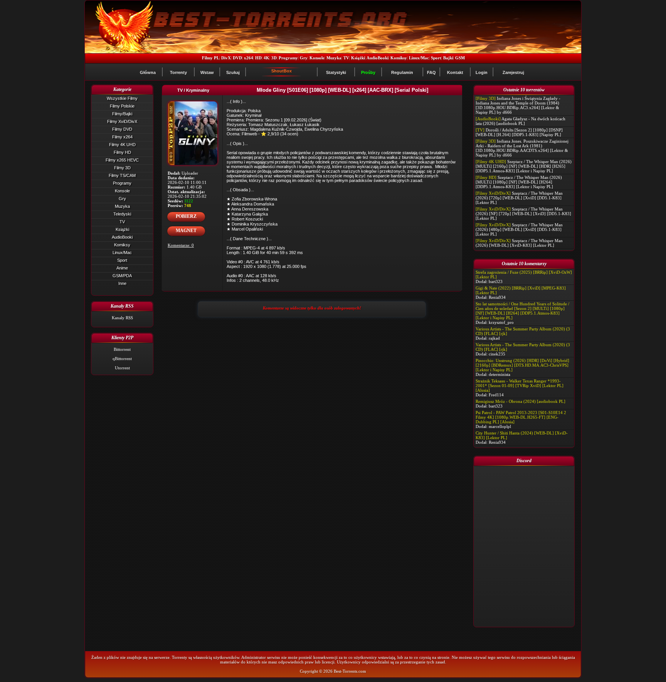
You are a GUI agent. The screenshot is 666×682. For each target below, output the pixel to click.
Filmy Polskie (122, 106)
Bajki (448, 58)
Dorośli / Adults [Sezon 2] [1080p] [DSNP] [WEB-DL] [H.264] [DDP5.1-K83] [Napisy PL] (519, 132)
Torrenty (178, 72)
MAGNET (186, 230)
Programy (288, 58)
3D (274, 58)
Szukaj (233, 72)
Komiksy (398, 58)
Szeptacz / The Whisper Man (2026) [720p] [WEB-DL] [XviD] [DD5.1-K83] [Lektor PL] (519, 198)
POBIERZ (186, 216)
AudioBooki (377, 58)
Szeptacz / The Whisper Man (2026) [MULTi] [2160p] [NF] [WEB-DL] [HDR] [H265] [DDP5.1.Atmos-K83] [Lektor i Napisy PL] (524, 166)
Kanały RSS (122, 317)
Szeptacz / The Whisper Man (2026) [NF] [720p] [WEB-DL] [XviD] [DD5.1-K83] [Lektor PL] (523, 214)
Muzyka (333, 58)
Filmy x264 (122, 137)
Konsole (317, 58)
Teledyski (122, 214)
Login (482, 72)
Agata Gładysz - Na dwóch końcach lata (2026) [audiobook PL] (520, 121)
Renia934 (497, 297)
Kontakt (455, 72)
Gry (304, 58)
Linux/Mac (419, 58)
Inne (122, 283)
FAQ (431, 72)
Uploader (190, 173)
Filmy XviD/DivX (122, 121)
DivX (226, 58)
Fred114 (496, 394)
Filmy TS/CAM (122, 175)
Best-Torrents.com (350, 671)
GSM (460, 58)
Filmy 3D (122, 167)
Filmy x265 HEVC (122, 160)
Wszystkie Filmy (122, 98)
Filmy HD (122, 152)
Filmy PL (210, 58)
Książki (358, 58)
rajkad (494, 338)
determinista (499, 374)
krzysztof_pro (501, 322)
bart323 (496, 281)
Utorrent (122, 367)
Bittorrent (122, 349)
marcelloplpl (500, 426)
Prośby (368, 72)
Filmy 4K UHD (122, 144)
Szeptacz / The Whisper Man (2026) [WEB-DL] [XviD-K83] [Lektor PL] (519, 243)
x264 (248, 58)
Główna (148, 72)
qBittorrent (122, 358)
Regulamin (402, 72)
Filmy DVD (122, 129)
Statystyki (336, 72)
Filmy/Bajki (122, 113)
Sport (436, 58)
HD (258, 58)
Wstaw (207, 72)
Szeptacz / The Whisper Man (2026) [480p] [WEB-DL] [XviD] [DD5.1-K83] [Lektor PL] (519, 229)
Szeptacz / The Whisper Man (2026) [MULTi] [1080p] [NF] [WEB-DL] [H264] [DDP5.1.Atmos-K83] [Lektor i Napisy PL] (519, 182)
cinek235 (497, 354)
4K (266, 58)
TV (346, 58)
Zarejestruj (513, 72)
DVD (237, 58)
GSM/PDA (122, 275)
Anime (122, 268)
